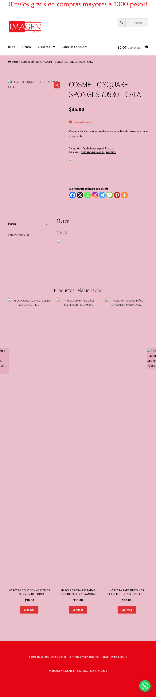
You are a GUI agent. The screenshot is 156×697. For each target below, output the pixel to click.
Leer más (29, 609)
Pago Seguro (119, 657)
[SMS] (109, 195)
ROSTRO (111, 152)
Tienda (26, 47)
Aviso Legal (58, 657)
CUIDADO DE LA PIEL (92, 152)
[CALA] (83, 172)
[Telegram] (102, 195)
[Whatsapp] (87, 195)
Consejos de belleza (74, 47)
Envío (105, 657)
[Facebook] (72, 195)
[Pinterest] (117, 195)
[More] (124, 195)
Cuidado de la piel (31, 61)
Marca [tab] (12, 223)
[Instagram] (95, 195)
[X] (80, 195)
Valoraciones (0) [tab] (18, 235)
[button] (57, 85)
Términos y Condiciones (84, 657)
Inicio (11, 47)
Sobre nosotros (39, 657)
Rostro (109, 148)
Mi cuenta (43, 47)
